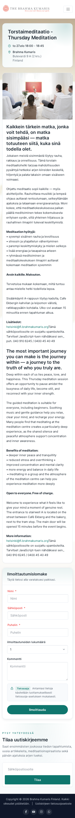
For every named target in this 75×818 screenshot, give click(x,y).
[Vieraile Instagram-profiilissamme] (41, 812)
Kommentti (14, 659)
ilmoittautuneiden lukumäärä (26, 642)
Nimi (12, 591)
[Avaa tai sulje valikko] (68, 9)
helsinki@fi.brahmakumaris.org (27, 327)
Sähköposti (16, 608)
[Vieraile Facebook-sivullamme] (26, 812)
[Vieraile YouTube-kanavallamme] (34, 812)
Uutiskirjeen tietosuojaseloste (53, 803)
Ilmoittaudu (37, 710)
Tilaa (37, 780)
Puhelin (14, 625)
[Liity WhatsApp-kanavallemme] (49, 812)
